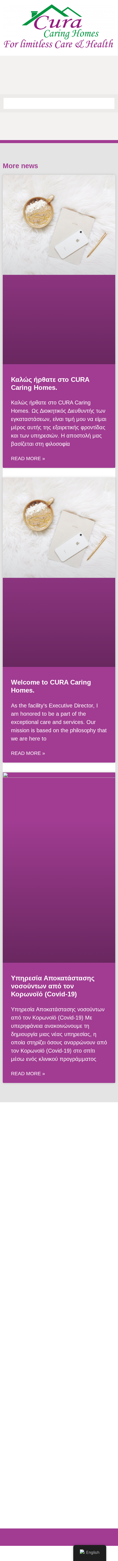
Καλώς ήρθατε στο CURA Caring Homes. (50, 383)
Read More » (28, 458)
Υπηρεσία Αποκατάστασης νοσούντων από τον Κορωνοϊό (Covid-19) (52, 986)
